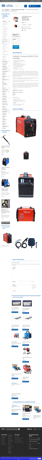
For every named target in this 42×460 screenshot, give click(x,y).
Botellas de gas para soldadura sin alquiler (5, 63)
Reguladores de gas (5, 80)
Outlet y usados (5, 109)
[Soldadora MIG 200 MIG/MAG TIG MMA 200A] (27, 369)
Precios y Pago (10, 446)
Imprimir (24, 30)
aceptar (39, 458)
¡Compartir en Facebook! (27, 28)
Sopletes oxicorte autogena (5, 127)
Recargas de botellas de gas (4, 67)
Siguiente (18, 26)
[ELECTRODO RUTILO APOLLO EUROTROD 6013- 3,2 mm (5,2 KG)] (27, 318)
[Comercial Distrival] (7, 5)
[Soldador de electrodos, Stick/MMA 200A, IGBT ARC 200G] (27, 335)
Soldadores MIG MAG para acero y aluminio (5, 33)
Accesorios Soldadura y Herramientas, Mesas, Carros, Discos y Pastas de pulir (5, 102)
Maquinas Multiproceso (4, 37)
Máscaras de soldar (4, 77)
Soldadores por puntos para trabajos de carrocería (5, 57)
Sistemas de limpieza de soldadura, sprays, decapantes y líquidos (4, 117)
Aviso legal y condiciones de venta (10, 441)
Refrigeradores (4, 111)
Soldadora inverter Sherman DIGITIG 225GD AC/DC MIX (4, 189)
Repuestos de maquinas (4, 92)
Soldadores (4, 21)
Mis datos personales (18, 440)
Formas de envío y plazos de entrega (10, 435)
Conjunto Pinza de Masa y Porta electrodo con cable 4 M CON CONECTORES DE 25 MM (5, 211)
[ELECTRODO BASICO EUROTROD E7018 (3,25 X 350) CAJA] (27, 303)
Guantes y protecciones (4, 95)
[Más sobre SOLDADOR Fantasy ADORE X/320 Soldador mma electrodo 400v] (8, 238)
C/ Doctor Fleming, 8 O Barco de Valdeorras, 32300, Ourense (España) (34, 440)
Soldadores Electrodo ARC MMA (4, 41)
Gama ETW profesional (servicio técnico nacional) (5, 47)
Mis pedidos (17, 436)
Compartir (24, 24)
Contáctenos (32, 0)
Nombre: (14, 281)
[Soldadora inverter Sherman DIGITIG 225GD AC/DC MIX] (5, 183)
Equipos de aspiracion (4, 124)
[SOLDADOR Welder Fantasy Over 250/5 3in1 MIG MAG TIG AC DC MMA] (27, 351)
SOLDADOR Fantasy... (5, 245)
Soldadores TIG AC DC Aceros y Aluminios (5, 25)
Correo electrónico (14, 285)
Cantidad (14, 39)
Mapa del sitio (3, 444)
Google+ (29, 24)
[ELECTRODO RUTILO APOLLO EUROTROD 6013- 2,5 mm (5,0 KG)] (16, 318)
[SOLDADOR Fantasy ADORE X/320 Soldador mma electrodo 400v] (16, 26)
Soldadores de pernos (5, 52)
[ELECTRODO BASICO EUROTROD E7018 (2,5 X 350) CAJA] (16, 303)
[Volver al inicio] (2, 9)
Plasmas (3, 74)
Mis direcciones (17, 439)
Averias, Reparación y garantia (10, 452)
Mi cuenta (17, 434)
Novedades (4, 132)
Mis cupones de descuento (19, 442)
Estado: (23, 22)
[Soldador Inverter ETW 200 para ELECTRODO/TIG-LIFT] (27, 408)
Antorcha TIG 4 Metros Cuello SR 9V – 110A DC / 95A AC (5, 147)
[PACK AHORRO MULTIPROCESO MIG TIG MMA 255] (16, 335)
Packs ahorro (4, 69)
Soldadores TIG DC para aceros (5, 29)
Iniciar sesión (38, 0)
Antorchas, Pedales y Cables (5, 89)
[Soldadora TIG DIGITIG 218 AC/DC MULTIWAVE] (5, 162)
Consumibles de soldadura (5, 72)
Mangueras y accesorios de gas (4, 85)
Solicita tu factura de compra (10, 448)
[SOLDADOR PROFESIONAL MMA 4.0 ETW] (16, 387)
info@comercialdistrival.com (33, 448)
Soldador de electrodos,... (26, 341)
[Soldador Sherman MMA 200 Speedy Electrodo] (16, 367)
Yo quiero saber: (14, 268)
